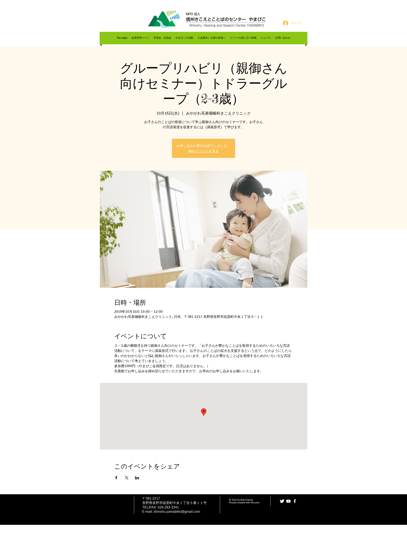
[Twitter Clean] (282, 501)
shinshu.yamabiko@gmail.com (177, 511)
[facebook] (294, 501)
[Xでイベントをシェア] (127, 477)
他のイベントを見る (203, 151)
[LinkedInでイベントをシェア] (137, 477)
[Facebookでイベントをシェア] (116, 477)
